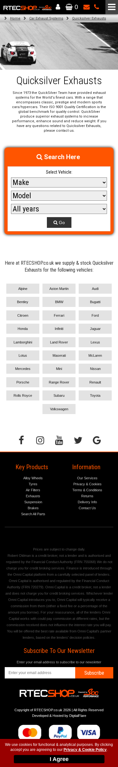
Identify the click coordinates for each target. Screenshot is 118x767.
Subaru (59, 395)
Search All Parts (33, 514)
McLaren (95, 355)
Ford (95, 315)
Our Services (87, 478)
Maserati (59, 355)
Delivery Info (87, 502)
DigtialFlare (77, 716)
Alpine (22, 289)
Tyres (33, 484)
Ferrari (59, 315)
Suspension (33, 502)
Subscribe (94, 673)
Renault (95, 382)
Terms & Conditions (87, 490)
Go (61, 222)
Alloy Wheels (33, 478)
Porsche (22, 382)
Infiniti (59, 329)
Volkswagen (59, 409)
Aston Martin (59, 289)
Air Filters (33, 490)
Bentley (22, 302)
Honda (23, 329)
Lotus (23, 355)
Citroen (22, 315)
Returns (87, 496)
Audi (95, 289)
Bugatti (95, 302)
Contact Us (87, 508)
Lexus (95, 342)
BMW (59, 302)
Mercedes (23, 369)
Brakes (33, 508)
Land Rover (59, 342)
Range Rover (59, 382)
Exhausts (33, 496)
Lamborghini (23, 342)
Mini (59, 369)
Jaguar (95, 329)
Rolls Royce (23, 395)
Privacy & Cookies (87, 484)
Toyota (95, 395)
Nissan (95, 369)
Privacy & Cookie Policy (85, 749)
